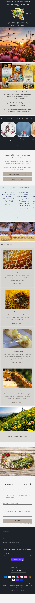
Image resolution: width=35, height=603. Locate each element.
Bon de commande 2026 (17, 174)
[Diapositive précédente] (14, 444)
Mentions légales (10, 587)
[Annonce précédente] (3, 3)
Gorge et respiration (22, 140)
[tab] (10, 496)
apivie (9, 583)
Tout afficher (30, 118)
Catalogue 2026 (17, 179)
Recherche (6, 531)
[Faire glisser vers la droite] (21, 146)
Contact (5, 535)
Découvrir (8, 204)
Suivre (17, 520)
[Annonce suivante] (32, 3)
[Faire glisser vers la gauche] (14, 146)
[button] (3, 14)
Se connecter (7, 539)
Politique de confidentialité (16, 585)
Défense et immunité (8, 140)
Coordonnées (28, 585)
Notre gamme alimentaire (17, 436)
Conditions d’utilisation (18, 590)
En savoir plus (16, 284)
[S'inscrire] (29, 554)
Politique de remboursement (23, 587)
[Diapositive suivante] (21, 444)
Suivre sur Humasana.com (11, 542)
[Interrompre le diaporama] (33, 444)
